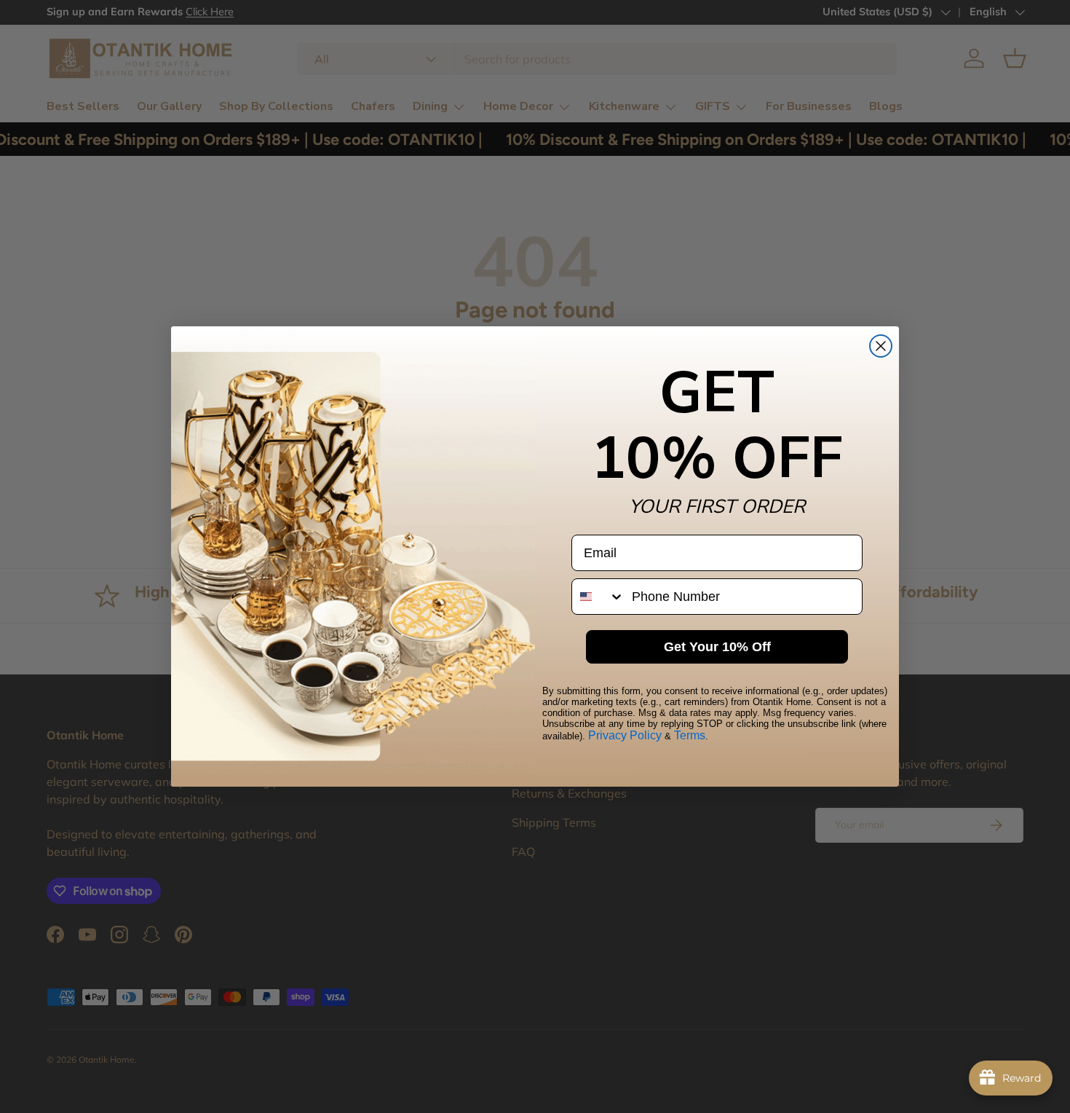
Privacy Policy (625, 735)
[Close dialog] (881, 346)
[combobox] (598, 596)
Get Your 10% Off (717, 647)
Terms (689, 735)
